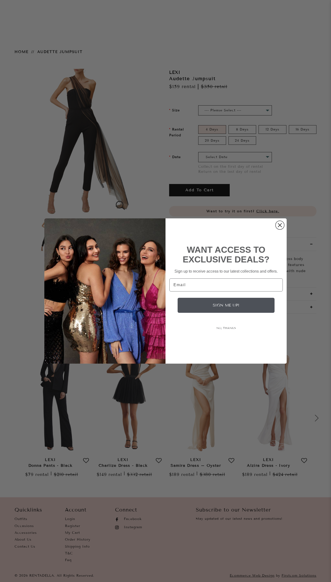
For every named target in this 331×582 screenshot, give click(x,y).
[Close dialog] (280, 225)
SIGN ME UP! (226, 305)
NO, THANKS (226, 328)
